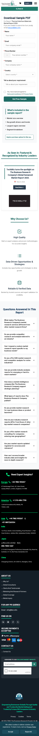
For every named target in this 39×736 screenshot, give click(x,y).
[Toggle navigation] (35, 3)
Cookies (21, 716)
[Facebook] (13, 622)
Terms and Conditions (14, 94)
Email (6, 41)
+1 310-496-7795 (19, 500)
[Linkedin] (3, 622)
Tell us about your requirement (14, 80)
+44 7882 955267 (18, 482)
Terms (29, 716)
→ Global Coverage (7, 595)
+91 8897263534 (8, 522)
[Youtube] (8, 622)
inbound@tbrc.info (14, 28)
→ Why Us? (5, 581)
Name (6, 31)
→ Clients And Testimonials (10, 588)
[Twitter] (18, 622)
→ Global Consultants (8, 585)
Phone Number (9, 51)
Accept (10, 732)
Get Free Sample (19, 99)
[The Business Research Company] (9, 3)
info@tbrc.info (12, 610)
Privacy (13, 716)
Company (8, 61)
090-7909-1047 (7, 546)
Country (7, 70)
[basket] (20, 3)
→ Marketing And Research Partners (13, 591)
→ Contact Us (6, 651)
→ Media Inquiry (6, 598)
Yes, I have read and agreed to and (20, 93)
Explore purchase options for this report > (20, 137)
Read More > (20, 187)
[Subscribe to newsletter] (34, 664)
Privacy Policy (28, 94)
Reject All (28, 732)
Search (20, 9)
